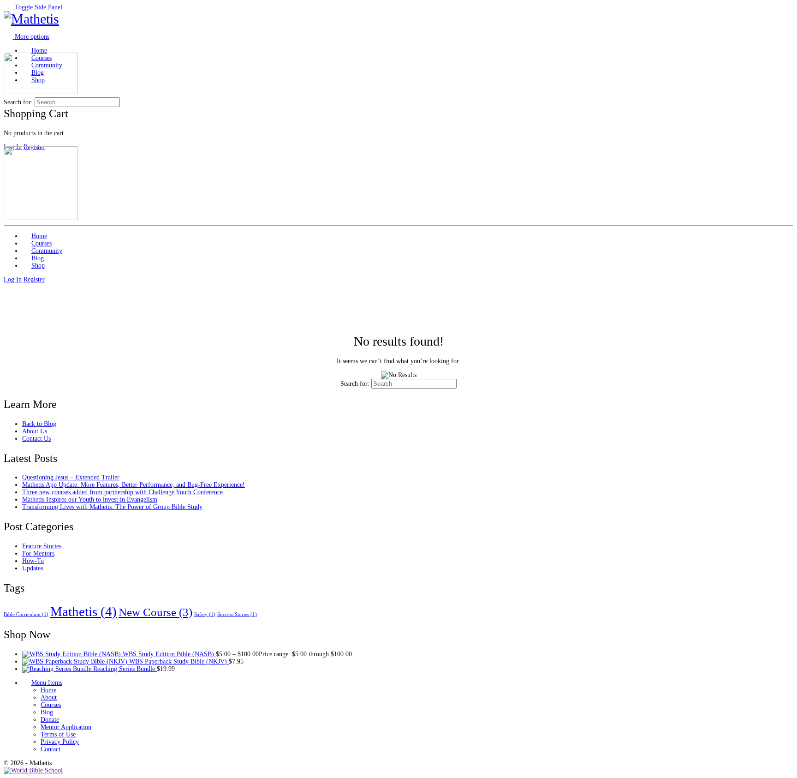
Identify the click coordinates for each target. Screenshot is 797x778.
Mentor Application (66, 727)
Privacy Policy (60, 741)
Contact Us (36, 438)
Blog (47, 712)
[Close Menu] (8, 142)
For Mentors (38, 553)
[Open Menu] (8, 48)
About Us (34, 431)
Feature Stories (41, 546)
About (49, 697)
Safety (204, 614)
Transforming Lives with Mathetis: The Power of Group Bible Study (112, 506)
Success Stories (237, 614)
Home (48, 690)
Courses (51, 704)
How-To (33, 560)
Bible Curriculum (26, 614)
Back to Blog (39, 423)
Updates (32, 568)
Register (34, 279)
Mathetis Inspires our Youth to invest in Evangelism (89, 499)
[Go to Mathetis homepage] (31, 18)
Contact (50, 749)
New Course (155, 612)
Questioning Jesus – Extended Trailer (70, 477)
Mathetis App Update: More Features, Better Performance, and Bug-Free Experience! (133, 484)
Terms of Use (58, 734)
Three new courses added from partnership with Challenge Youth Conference (122, 492)
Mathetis (83, 611)
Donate (50, 719)
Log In (13, 279)
